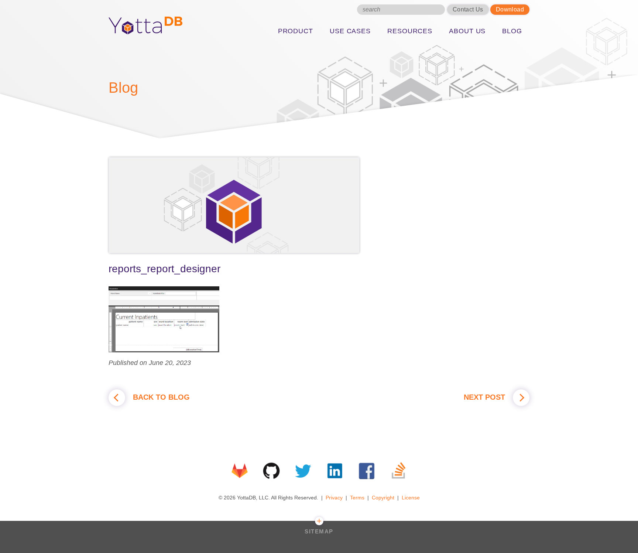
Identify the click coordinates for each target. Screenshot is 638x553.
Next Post (485, 397)
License (411, 498)
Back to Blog (160, 397)
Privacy (334, 498)
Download (510, 9)
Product (295, 31)
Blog (512, 31)
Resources (409, 31)
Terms (357, 498)
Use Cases (350, 31)
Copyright (383, 498)
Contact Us (468, 9)
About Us (467, 31)
